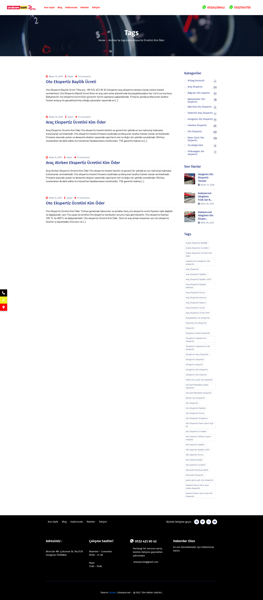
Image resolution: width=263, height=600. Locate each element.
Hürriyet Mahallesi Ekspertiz (199, 393)
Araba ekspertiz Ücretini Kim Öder (199, 254)
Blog (60, 7)
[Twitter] (202, 521)
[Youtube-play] (214, 521)
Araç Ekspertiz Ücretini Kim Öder (76, 122)
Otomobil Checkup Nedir (197, 470)
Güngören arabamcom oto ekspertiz (198, 348)
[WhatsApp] (3, 300)
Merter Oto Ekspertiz (195, 398)
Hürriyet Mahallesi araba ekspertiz (197, 386)
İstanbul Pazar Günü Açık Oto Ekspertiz (199, 495)
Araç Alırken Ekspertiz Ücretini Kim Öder (83, 162)
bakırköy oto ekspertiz (196, 323)
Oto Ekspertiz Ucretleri (196, 431)
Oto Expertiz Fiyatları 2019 (197, 449)
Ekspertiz (190, 328)
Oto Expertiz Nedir (194, 460)
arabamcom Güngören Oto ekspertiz (198, 262)
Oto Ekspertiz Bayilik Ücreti (71, 81)
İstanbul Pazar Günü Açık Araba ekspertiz (197, 486)
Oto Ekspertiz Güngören (197, 418)
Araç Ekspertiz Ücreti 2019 (197, 313)
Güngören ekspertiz (195, 359)
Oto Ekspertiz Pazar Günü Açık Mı (200, 425)
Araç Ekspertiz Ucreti (195, 308)
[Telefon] (3, 293)
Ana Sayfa (49, 7)
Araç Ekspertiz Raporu (196, 302)
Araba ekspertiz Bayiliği (196, 243)
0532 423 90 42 (146, 541)
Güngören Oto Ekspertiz (197, 369)
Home (101, 40)
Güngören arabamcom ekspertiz (196, 339)
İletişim (96, 7)
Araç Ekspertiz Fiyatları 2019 (198, 279)
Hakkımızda (71, 7)
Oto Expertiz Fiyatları (195, 444)
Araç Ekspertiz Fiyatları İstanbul (196, 286)
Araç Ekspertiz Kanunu (196, 297)
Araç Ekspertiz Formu (195, 292)
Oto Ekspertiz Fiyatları (196, 408)
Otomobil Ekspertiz (194, 475)
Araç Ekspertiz (192, 269)
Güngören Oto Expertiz (196, 374)
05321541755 (242, 7)
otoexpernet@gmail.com (145, 562)
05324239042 (216, 7)
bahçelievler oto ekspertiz (198, 318)
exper (71, 76)
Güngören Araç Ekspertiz (197, 354)
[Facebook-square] (196, 521)
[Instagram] (208, 521)
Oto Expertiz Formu (194, 455)
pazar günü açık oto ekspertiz (199, 480)
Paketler (84, 7)
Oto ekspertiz (192, 403)
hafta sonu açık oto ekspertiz (199, 380)
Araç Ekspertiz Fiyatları (196, 274)
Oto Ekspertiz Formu (195, 413)
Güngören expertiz (194, 364)
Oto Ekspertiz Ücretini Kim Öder (75, 203)
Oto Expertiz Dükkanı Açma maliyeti (198, 438)
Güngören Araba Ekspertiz (198, 333)
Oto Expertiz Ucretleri (195, 465)
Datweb (112, 592)
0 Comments (84, 76)
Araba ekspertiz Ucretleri (197, 248)
